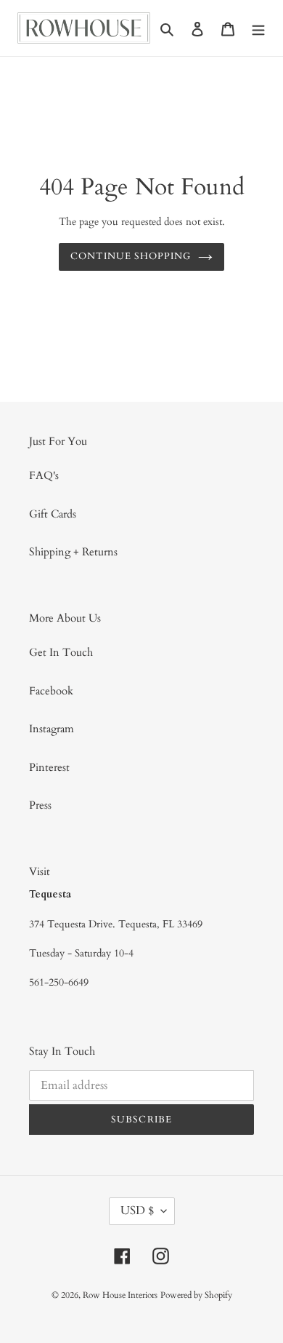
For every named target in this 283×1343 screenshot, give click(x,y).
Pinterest (49, 767)
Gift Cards (52, 514)
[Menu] (258, 28)
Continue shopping (131, 256)
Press (40, 805)
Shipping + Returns (73, 551)
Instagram (51, 728)
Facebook (51, 691)
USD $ (137, 1211)
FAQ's (44, 475)
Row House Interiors (120, 1295)
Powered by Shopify (196, 1295)
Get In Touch (61, 652)
